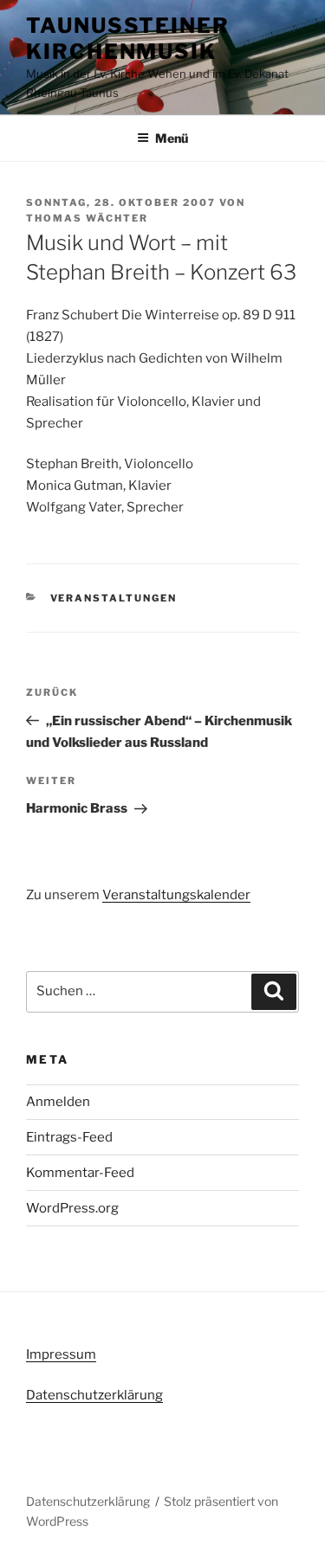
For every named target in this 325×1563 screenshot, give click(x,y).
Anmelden (58, 1102)
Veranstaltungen (114, 598)
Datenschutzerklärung (94, 1395)
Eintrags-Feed (69, 1137)
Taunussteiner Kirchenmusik (128, 38)
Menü (171, 138)
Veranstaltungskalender (176, 895)
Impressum (61, 1354)
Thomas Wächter (87, 218)
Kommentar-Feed (80, 1172)
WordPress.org (72, 1208)
